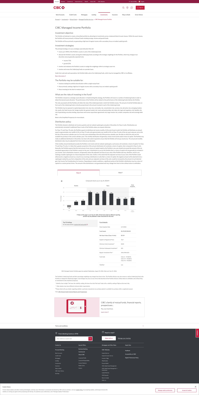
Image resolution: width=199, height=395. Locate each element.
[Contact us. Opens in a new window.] (131, 7)
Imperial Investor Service (107, 355)
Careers (80, 368)
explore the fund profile (80, 224)
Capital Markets (105, 372)
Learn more (104, 312)
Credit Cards (73, 15)
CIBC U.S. (104, 380)
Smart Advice (139, 15)
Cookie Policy (79, 389)
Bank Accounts (60, 15)
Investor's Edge (105, 358)
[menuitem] (133, 1)
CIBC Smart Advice (59, 371)
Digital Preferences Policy (132, 357)
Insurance (115, 15)
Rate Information (60, 76)
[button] (141, 1)
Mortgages (84, 15)
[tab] (79, 173)
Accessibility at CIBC (130, 354)
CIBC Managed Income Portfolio (103, 19)
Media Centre (82, 365)
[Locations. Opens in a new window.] (127, 7)
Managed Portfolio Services (86, 19)
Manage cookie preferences (165, 390)
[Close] (196, 387)
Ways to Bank (126, 15)
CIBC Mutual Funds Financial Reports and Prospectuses (72, 291)
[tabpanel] (99, 224)
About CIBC (93, 1)
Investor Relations (83, 363)
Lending (94, 15)
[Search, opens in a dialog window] (123, 7)
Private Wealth (105, 363)
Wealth (86, 1)
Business (63, 1)
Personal (57, 1)
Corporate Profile (82, 358)
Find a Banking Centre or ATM (68, 334)
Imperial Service (78, 1)
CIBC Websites (101, 1)
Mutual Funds (73, 19)
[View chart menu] (62, 181)
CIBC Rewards (105, 375)
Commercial (70, 1)
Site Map (57, 373)
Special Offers (134, 1)
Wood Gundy (105, 360)
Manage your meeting (124, 338)
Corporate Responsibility (84, 360)
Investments (104, 15)
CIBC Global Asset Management (109, 366)
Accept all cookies (187, 390)
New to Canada (105, 377)
